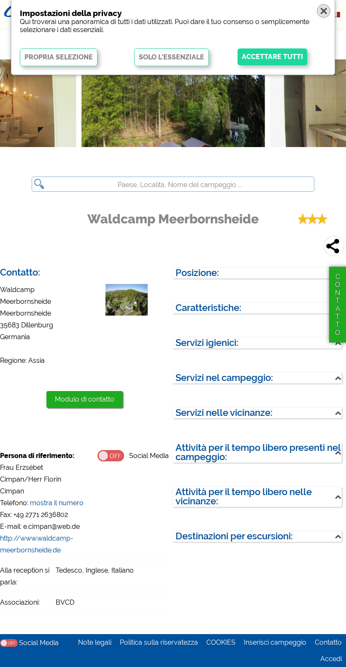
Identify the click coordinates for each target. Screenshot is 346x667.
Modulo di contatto (84, 399)
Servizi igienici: (207, 343)
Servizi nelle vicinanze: (224, 412)
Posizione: (197, 273)
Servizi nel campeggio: (224, 377)
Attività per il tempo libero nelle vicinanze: (244, 496)
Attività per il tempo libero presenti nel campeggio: (258, 452)
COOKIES (220, 642)
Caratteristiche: (208, 308)
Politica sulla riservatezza (159, 642)
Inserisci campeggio (275, 642)
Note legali (94, 642)
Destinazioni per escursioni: (234, 536)
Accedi (331, 659)
